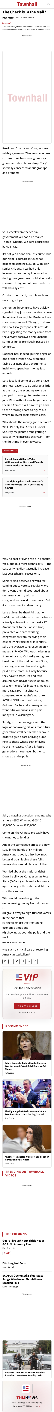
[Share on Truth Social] (11, 961)
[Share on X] (4, 961)
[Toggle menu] (5, 4)
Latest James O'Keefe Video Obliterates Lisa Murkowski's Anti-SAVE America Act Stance (25, 1066)
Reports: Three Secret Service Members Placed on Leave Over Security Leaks (25, 1374)
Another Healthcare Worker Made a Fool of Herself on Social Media (27, 1158)
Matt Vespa (9, 1073)
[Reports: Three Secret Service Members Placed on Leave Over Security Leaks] (27, 1355)
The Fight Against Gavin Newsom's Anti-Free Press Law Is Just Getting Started (25, 1113)
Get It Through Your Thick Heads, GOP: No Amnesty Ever (23, 1242)
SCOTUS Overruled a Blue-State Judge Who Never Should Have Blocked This (22, 1279)
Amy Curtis (9, 1118)
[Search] (49, 4)
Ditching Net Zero (14, 1263)
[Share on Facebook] (17, 961)
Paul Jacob (8, 17)
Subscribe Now (27, 1012)
